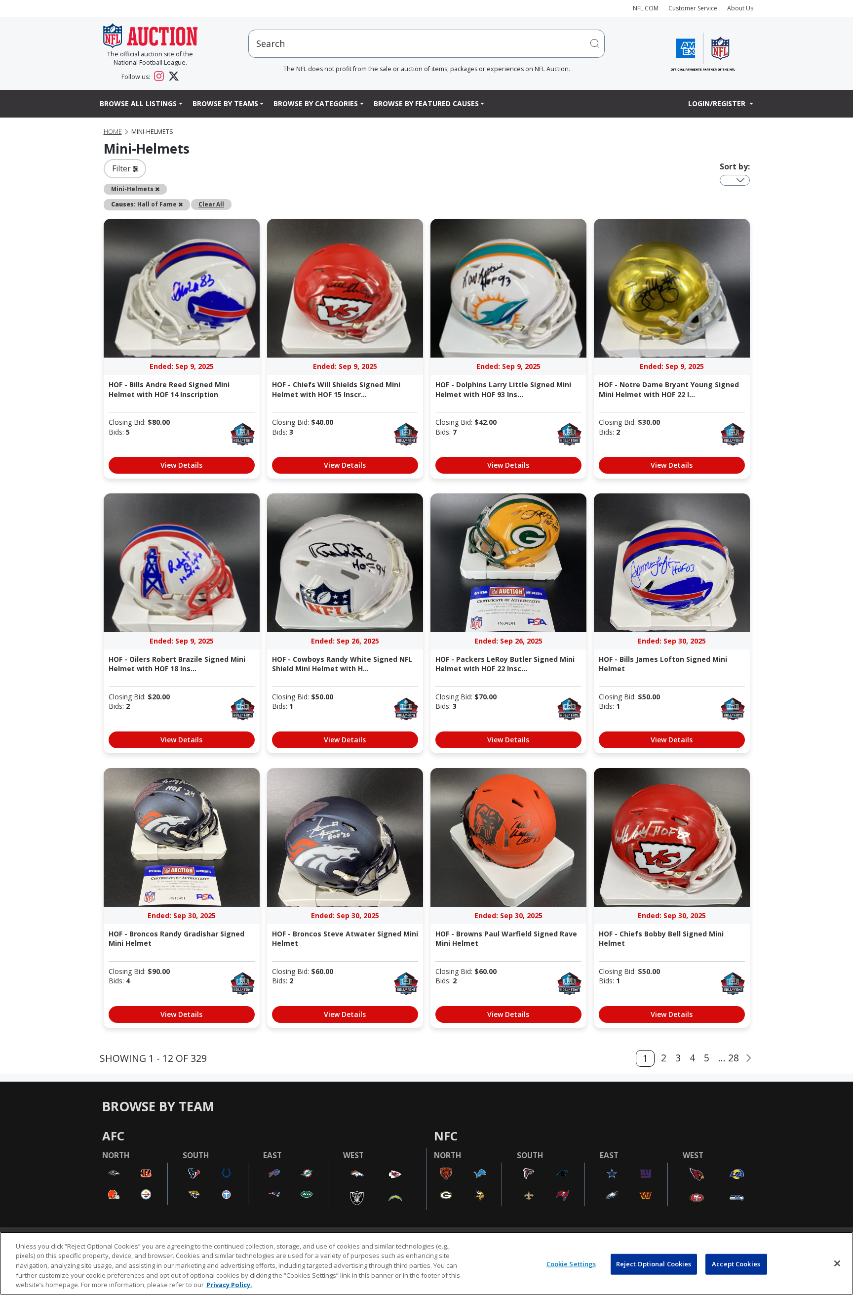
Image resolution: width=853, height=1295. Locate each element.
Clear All (211, 204)
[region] (426, 1263)
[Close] (837, 1263)
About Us (740, 8)
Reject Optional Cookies (654, 1263)
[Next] (748, 1058)
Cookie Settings (571, 1263)
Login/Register (717, 103)
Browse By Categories (315, 103)
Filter (122, 168)
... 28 (728, 1057)
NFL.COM (646, 8)
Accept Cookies (736, 1263)
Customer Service (692, 8)
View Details (181, 465)
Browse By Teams (225, 103)
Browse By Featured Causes (426, 103)
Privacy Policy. (229, 1284)
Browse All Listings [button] (138, 103)
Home (113, 131)
